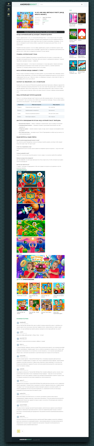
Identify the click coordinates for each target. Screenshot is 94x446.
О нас (8, 16)
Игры (8, 10)
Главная (9, 5)
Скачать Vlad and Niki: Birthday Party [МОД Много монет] (40, 32)
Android (28, 4)
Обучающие (46, 20)
